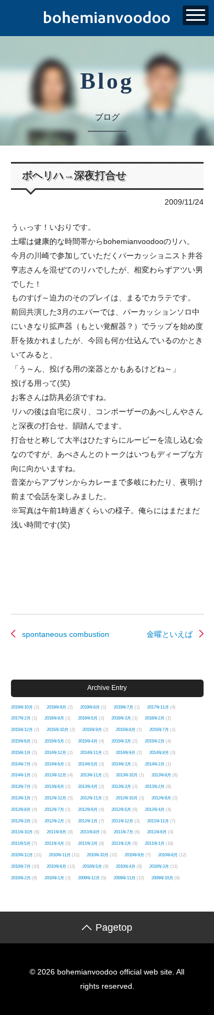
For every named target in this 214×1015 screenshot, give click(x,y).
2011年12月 (122, 821)
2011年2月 (121, 843)
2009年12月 (89, 877)
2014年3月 (121, 764)
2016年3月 (121, 718)
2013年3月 (121, 786)
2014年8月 (159, 752)
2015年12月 (22, 729)
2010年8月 (168, 854)
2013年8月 (161, 775)
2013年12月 (55, 775)
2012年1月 (88, 821)
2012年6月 (88, 809)
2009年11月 (125, 877)
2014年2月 (155, 764)
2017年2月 (21, 718)
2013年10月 (127, 775)
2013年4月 (88, 786)
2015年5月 (54, 741)
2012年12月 (55, 798)
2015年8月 (126, 729)
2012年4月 (155, 809)
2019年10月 (22, 707)
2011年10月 (22, 832)
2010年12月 (22, 854)
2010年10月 (98, 854)
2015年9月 (92, 729)
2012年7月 (54, 809)
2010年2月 (21, 877)
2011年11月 (158, 821)
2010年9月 (134, 854)
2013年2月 (155, 786)
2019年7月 (123, 707)
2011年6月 (157, 832)
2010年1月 (54, 877)
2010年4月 (126, 866)
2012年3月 (21, 821)
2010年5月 (92, 866)
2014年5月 (88, 764)
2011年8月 (90, 832)
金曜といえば (170, 634)
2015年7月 (159, 729)
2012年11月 (91, 798)
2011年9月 (56, 832)
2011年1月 (155, 843)
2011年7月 (123, 832)
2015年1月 (21, 752)
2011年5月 (21, 843)
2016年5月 (88, 718)
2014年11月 (91, 752)
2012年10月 (127, 798)
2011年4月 (54, 843)
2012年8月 (21, 809)
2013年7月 (21, 786)
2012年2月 (54, 821)
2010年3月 (159, 866)
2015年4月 (88, 741)
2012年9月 (161, 798)
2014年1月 (21, 775)
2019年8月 (90, 707)
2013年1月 (21, 798)
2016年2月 (155, 718)
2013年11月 (91, 775)
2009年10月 (162, 877)
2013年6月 (54, 786)
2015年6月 (21, 741)
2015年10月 (58, 729)
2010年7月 (21, 866)
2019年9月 (56, 707)
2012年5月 (121, 809)
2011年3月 (88, 843)
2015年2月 (155, 741)
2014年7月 (21, 764)
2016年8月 (54, 718)
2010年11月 (60, 854)
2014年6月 (54, 764)
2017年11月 (158, 707)
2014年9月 (126, 752)
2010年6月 (56, 866)
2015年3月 (121, 741)
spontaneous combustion (65, 634)
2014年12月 (55, 752)
